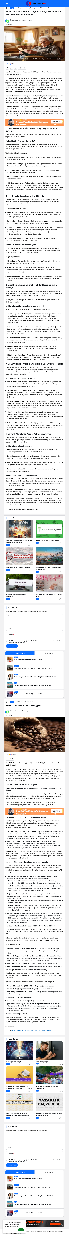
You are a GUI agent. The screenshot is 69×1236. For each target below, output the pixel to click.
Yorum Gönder (12, 646)
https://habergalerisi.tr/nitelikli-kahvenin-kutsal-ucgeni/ (31, 1030)
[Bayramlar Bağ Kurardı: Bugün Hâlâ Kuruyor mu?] (49, 1079)
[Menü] (6, 3)
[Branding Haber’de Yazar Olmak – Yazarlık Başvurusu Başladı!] (49, 1106)
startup (61, 1231)
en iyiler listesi (50, 1231)
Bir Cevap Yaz (12, 607)
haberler (35, 1231)
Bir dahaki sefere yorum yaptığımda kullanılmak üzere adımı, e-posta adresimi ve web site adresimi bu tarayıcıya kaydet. (35, 641)
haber (31, 1231)
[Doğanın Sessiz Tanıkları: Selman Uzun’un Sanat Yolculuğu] (49, 560)
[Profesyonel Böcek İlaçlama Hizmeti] (49, 533)
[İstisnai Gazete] (36, 3)
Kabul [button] (21, 1230)
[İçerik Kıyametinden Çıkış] (19, 1053)
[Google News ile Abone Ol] (11, 63)
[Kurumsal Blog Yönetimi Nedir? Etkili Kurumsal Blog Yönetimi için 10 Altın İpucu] (19, 1079)
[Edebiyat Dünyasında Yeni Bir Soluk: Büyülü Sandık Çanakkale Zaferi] (19, 533)
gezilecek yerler (42, 1231)
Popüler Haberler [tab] (20, 653)
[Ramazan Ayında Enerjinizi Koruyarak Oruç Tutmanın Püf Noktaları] (34, 676)
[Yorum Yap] (7, 68)
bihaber (57, 1231)
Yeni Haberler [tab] (49, 653)
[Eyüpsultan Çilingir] (49, 1053)
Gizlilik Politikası (8, 1230)
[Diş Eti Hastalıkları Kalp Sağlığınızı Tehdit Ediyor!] (34, 693)
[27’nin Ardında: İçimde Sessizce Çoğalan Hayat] (49, 587)
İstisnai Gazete (15, 20)
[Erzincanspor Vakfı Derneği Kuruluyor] (19, 560)
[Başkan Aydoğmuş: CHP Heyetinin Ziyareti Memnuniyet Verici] (34, 668)
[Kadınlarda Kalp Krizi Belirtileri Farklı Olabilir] (34, 659)
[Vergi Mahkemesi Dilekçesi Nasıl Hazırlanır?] (19, 587)
